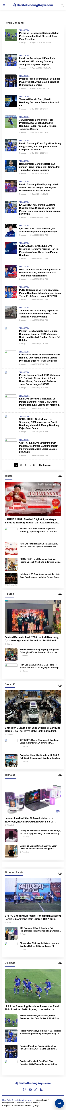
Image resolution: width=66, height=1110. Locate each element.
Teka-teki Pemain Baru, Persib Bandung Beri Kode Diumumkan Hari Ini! (39, 102)
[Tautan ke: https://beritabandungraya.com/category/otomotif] (60, 685)
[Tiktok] (36, 1090)
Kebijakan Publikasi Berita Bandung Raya (20, 1105)
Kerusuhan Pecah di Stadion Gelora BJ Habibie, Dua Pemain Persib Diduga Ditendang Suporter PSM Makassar (40, 357)
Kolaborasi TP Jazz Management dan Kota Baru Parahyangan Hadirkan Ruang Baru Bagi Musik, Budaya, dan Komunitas (40, 575)
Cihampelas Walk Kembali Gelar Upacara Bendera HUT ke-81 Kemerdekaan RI (39, 944)
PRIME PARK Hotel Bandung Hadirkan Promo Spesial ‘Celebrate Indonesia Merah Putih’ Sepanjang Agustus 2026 (40, 560)
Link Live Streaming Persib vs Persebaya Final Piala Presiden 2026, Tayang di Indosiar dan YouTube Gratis (32, 1008)
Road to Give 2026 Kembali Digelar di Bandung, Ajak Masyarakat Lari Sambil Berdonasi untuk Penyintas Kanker (38, 530)
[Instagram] (25, 1090)
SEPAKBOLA (24, 30)
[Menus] (3, 5)
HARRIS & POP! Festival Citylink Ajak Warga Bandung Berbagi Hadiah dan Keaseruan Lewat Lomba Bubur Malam (32, 521)
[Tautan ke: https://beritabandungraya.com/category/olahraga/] (60, 963)
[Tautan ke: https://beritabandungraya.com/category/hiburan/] (60, 594)
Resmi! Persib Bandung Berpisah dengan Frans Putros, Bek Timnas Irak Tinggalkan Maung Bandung (39, 166)
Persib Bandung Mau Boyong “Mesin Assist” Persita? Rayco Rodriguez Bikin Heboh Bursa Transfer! (39, 187)
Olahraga (22, 42)
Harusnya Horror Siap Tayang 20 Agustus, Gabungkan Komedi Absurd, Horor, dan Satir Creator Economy (40, 651)
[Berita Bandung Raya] (33, 1083)
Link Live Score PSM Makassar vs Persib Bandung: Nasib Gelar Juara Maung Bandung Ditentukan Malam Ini (39, 401)
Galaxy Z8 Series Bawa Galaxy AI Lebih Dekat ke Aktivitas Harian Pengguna (38, 847)
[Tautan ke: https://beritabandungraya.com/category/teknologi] (60, 775)
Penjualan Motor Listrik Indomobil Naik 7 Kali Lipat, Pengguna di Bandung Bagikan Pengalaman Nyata (40, 757)
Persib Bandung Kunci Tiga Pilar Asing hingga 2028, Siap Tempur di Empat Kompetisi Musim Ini (40, 146)
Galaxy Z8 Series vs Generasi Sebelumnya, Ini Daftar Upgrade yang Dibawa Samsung (40, 832)
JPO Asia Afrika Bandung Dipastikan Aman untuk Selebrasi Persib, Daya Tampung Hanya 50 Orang (38, 313)
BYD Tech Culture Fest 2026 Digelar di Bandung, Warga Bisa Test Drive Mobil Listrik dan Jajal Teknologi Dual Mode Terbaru (33, 729)
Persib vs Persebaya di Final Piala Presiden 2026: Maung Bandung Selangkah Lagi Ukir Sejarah (37, 61)
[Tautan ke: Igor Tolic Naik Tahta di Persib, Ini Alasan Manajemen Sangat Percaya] (11, 230)
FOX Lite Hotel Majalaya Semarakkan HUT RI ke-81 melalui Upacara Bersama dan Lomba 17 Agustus (39, 545)
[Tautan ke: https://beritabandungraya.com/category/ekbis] (60, 873)
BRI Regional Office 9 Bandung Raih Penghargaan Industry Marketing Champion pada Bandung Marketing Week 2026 (40, 929)
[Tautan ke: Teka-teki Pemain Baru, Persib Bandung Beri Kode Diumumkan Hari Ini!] (11, 100)
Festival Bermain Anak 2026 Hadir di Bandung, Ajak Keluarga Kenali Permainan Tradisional (32, 639)
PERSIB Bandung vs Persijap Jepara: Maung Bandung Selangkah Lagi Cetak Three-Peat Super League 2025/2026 (40, 293)
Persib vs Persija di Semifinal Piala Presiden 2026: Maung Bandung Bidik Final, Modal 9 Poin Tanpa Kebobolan (38, 1062)
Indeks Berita (32, 1103)
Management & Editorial (13, 1103)
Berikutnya (44, 465)
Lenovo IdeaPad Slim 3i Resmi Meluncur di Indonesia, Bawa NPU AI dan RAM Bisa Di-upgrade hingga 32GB (29, 820)
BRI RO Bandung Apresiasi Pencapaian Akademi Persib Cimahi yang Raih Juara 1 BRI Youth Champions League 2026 (33, 917)
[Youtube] (30, 1090)
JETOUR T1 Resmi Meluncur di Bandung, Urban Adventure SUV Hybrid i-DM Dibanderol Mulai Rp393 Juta (39, 741)
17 (34, 465)
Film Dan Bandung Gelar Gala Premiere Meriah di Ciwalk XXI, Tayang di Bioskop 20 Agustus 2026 (40, 666)
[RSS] (41, 1090)
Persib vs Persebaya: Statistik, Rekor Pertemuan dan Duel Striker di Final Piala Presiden (39, 36)
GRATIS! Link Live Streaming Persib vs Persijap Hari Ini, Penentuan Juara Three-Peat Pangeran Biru (40, 272)
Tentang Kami (41, 1100)
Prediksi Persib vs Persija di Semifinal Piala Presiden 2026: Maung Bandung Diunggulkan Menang (39, 81)
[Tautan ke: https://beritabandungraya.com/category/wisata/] (60, 476)
